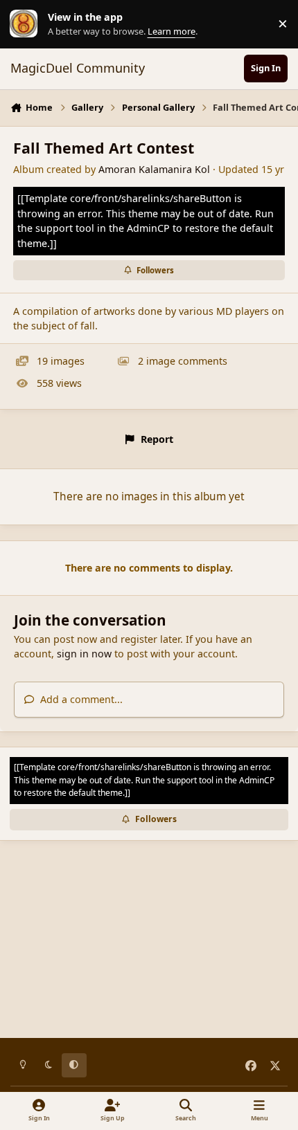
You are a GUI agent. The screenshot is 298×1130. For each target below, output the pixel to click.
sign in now (84, 653)
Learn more (27, 23)
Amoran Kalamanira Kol (154, 169)
